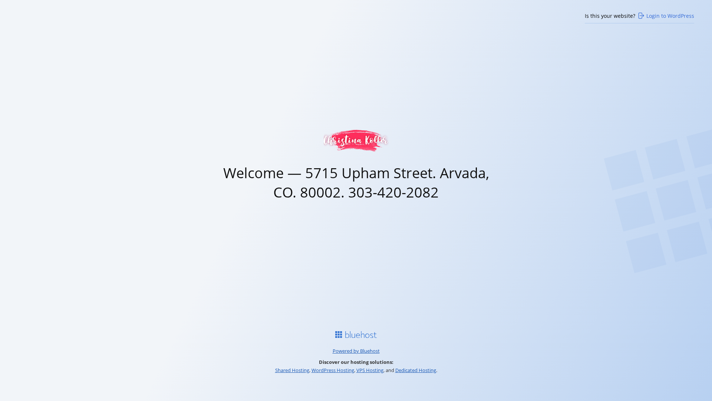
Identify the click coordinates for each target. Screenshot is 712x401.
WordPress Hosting (333, 370)
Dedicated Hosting (415, 370)
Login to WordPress (670, 15)
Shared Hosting (292, 370)
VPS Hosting (369, 370)
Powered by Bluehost (356, 351)
